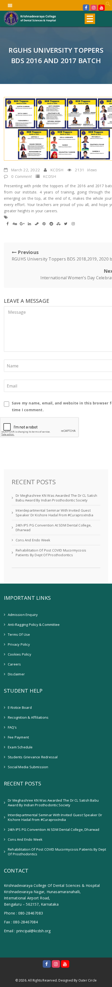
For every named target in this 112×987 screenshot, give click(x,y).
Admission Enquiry (23, 614)
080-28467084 (25, 921)
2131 (86, 169)
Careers (14, 664)
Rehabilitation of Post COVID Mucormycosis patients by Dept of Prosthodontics (51, 552)
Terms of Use (19, 634)
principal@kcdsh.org (33, 930)
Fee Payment (18, 737)
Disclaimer (16, 674)
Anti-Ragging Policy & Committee (34, 624)
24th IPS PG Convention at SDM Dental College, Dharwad (53, 527)
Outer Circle (87, 980)
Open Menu (90, 19)
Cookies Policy (19, 654)
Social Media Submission (28, 767)
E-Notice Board (20, 707)
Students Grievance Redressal (33, 757)
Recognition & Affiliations (28, 717)
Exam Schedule (20, 747)
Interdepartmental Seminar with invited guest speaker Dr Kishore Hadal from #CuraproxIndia (54, 512)
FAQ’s (12, 727)
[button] (108, 5)
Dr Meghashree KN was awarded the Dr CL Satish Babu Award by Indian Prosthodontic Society (56, 497)
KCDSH (57, 169)
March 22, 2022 (25, 169)
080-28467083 (30, 913)
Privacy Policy (19, 644)
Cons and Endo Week (33, 540)
